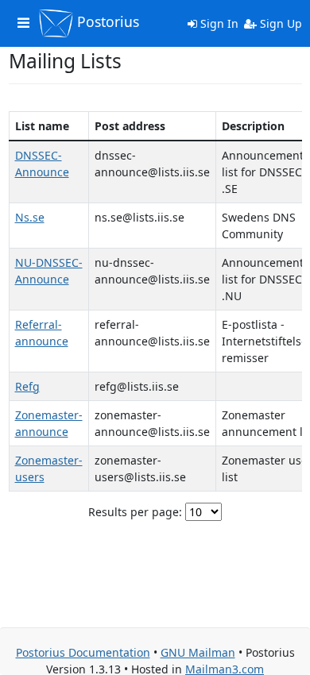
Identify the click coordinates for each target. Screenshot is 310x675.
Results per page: (135, 511)
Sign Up (279, 23)
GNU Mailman (198, 652)
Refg (27, 386)
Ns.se (30, 217)
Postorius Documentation (83, 652)
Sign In (217, 23)
